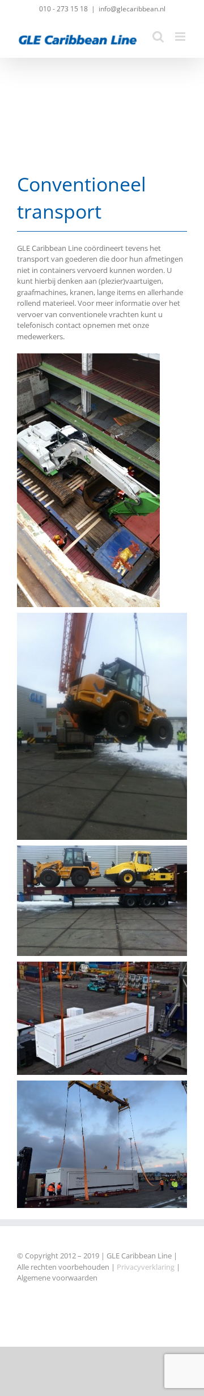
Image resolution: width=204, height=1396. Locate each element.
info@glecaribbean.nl (132, 9)
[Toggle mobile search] (158, 36)
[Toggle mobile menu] (181, 36)
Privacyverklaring (146, 1267)
